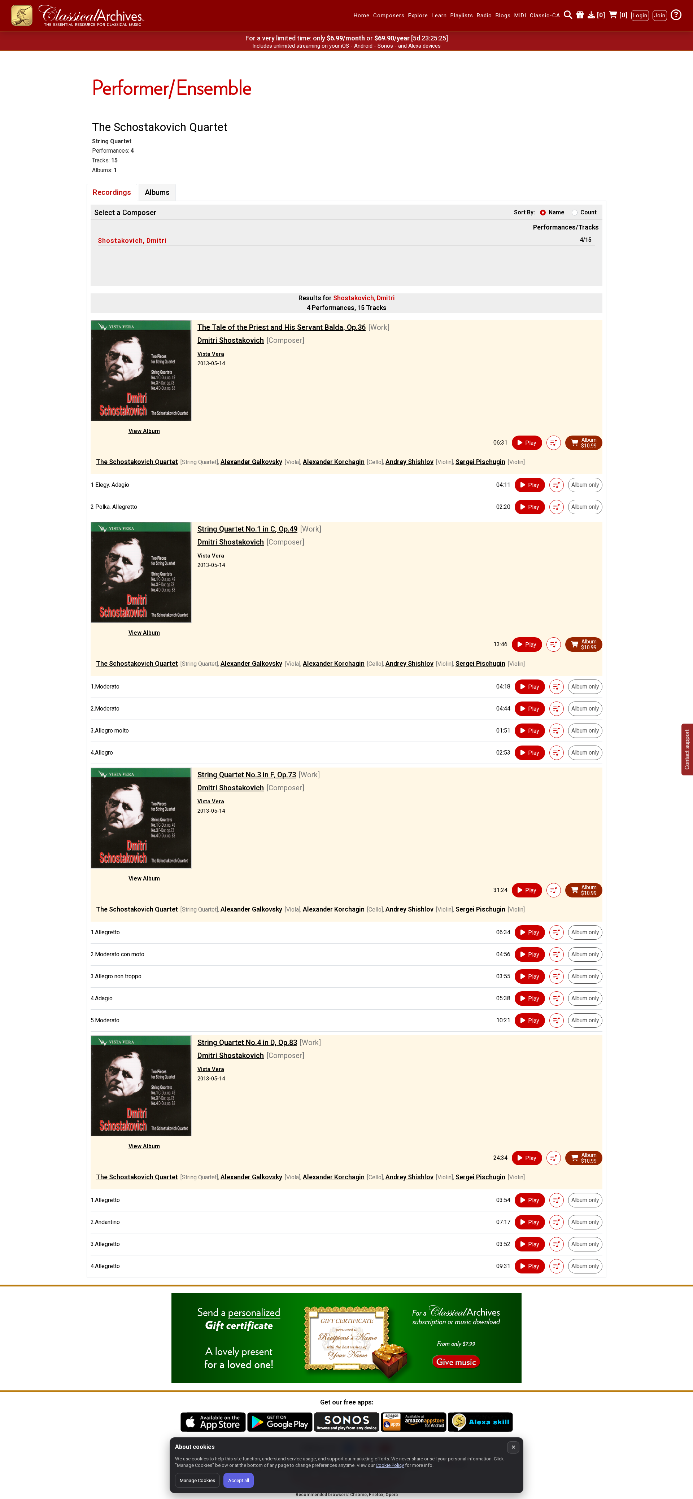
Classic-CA (545, 15)
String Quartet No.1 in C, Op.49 (247, 529)
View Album (144, 431)
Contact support (687, 750)
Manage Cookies (197, 1480)
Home (362, 15)
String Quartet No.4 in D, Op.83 (247, 1042)
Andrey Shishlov (409, 462)
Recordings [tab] (112, 192)
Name (557, 212)
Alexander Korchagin (334, 462)
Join (660, 15)
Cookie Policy (390, 1465)
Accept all (238, 1480)
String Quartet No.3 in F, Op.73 (246, 774)
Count (588, 212)
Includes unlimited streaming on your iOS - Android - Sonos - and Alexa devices (346, 46)
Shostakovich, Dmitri (132, 240)
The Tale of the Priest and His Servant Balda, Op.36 (281, 327)
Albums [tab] (157, 192)
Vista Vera (210, 354)
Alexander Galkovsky (251, 462)
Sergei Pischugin (480, 462)
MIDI (520, 15)
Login (640, 15)
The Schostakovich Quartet (137, 462)
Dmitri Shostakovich (230, 340)
